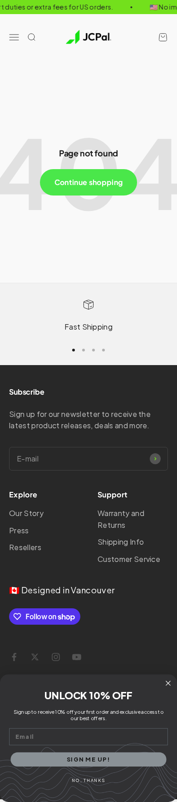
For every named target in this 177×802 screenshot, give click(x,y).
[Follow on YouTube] (77, 657)
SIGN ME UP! (88, 758)
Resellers (25, 547)
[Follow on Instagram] (56, 657)
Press (19, 530)
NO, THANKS (88, 780)
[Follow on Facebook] (14, 657)
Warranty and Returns (121, 519)
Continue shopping (88, 182)
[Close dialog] (168, 683)
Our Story (26, 513)
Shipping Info (121, 541)
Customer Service (129, 559)
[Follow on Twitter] (35, 657)
